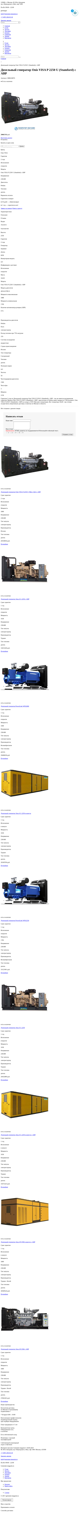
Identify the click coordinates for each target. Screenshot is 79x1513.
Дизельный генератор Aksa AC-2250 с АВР (15, 599)
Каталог (7, 1484)
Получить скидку (6, 138)
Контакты (8, 38)
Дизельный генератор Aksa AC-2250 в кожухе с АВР (18, 1135)
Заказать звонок (6, 20)
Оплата (7, 33)
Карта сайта (8, 1486)
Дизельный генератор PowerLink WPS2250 (15, 920)
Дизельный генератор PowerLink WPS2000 (15, 706)
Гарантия (8, 34)
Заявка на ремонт (6, 208)
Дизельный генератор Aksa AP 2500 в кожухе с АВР (18, 1242)
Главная (7, 26)
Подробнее (4, 544)
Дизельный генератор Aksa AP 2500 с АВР (15, 1349)
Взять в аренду (17, 208)
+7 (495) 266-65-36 (7, 17)
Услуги (7, 29)
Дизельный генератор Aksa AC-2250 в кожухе (16, 813)
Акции (7, 36)
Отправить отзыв (67, 434)
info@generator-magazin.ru (9, 14)
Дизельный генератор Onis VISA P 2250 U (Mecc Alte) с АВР (21, 492)
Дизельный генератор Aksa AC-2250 (13, 1028)
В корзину (4, 139)
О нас (6, 27)
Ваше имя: (9, 420)
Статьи (7, 1492)
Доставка (8, 31)
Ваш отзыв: (9, 429)
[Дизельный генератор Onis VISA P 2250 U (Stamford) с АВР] (25, 131)
